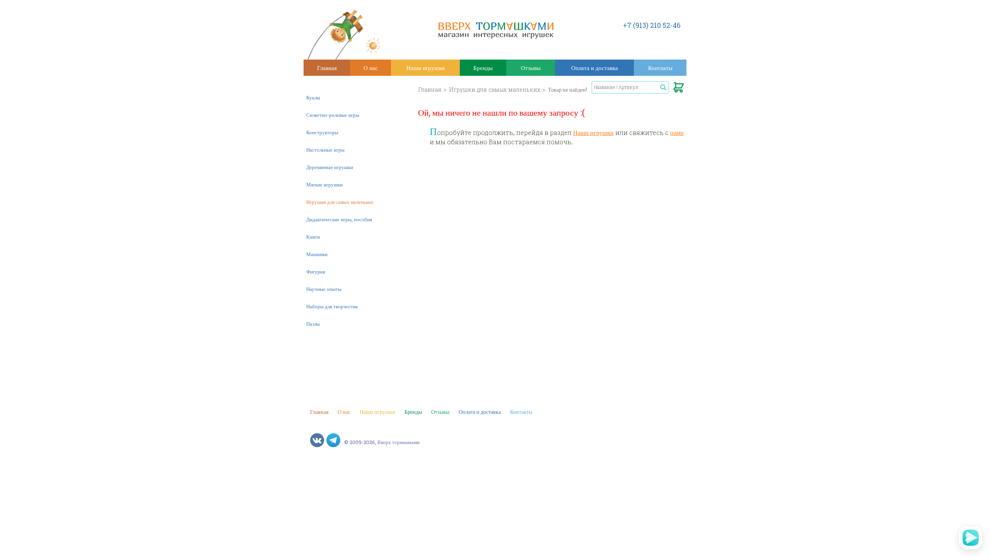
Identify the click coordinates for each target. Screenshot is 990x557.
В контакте (317, 440)
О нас (371, 68)
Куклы (313, 97)
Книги (313, 236)
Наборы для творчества (332, 306)
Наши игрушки (425, 68)
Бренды (483, 68)
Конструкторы (322, 132)
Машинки (317, 254)
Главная (327, 68)
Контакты (660, 68)
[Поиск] (663, 87)
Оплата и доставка (594, 68)
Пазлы (313, 323)
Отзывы (531, 68)
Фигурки (315, 271)
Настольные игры (325, 149)
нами (677, 132)
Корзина (678, 89)
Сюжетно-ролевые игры (332, 114)
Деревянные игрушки (329, 167)
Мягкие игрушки (324, 184)
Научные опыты (323, 288)
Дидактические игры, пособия (339, 219)
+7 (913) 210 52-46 (652, 25)
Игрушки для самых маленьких (340, 201)
